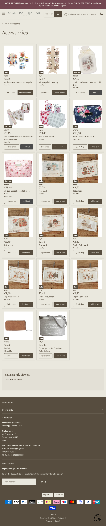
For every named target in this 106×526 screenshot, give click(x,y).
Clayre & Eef (8, 351)
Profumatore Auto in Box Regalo (18, 82)
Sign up (42, 481)
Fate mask (43, 191)
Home (4, 24)
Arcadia (7, 85)
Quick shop (10, 92)
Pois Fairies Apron (46, 136)
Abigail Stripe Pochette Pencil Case (17, 192)
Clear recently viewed (13, 379)
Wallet (7, 348)
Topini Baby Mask (80, 245)
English (46, 494)
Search (53, 514)
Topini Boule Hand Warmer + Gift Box (87, 84)
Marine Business (44, 351)
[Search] (58, 14)
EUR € (58, 494)
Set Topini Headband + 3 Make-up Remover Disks (18, 138)
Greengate (76, 139)
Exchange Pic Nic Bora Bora (51, 348)
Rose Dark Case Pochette (83, 136)
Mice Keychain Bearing (48, 82)
